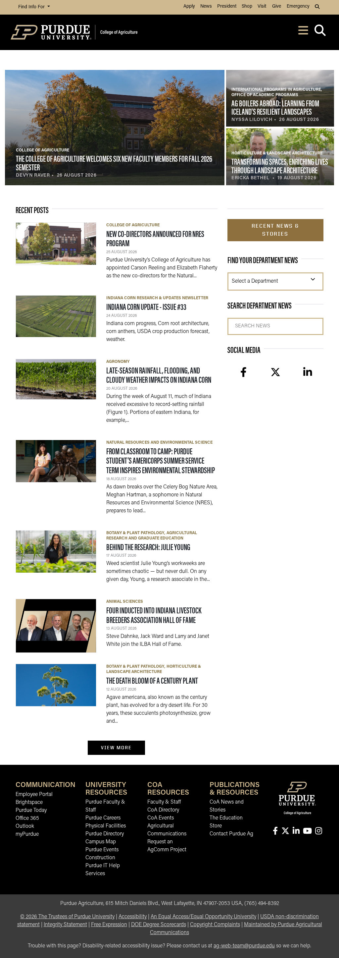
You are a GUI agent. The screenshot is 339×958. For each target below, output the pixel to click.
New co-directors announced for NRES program (155, 238)
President (226, 6)
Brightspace (29, 802)
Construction (100, 858)
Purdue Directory (104, 834)
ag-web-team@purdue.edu (244, 946)
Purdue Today (31, 810)
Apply (189, 6)
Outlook (25, 826)
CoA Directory (163, 810)
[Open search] (320, 32)
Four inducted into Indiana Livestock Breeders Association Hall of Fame (153, 615)
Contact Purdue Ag (231, 834)
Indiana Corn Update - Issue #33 (146, 306)
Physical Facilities (105, 826)
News (206, 6)
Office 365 (27, 818)
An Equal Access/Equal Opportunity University (203, 917)
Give (276, 6)
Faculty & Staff (164, 802)
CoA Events (160, 818)
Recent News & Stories (275, 230)
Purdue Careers (103, 818)
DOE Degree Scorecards (158, 925)
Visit (262, 6)
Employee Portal (34, 794)
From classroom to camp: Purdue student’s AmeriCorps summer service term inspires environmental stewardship (160, 460)
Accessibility (133, 917)
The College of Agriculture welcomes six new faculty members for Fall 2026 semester (114, 162)
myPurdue (27, 834)
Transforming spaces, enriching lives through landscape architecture (279, 165)
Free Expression (109, 925)
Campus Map (100, 842)
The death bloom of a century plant (152, 680)
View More (116, 747)
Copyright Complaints (215, 925)
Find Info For (32, 7)
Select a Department (255, 281)
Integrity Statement (65, 925)
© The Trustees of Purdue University (67, 917)
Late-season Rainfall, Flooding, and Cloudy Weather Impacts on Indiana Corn (158, 375)
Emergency (298, 6)
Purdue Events (102, 850)
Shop (247, 6)
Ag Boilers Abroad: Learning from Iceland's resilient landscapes (275, 107)
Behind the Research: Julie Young (148, 546)
